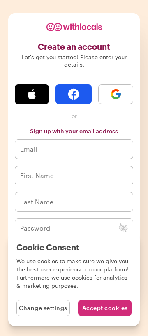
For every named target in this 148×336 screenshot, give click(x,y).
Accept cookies (105, 307)
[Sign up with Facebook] (74, 94)
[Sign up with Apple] (32, 94)
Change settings (43, 307)
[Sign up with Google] (115, 94)
